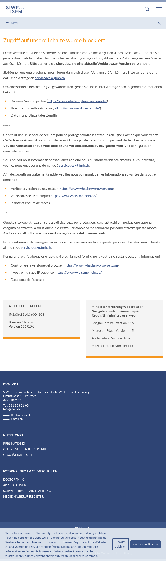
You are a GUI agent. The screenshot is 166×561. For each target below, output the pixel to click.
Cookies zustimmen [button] (145, 544)
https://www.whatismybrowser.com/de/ (77, 101)
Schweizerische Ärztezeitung (27, 491)
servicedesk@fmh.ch (50, 78)
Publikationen (14, 443)
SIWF (15, 22)
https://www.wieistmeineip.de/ (77, 108)
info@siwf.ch (11, 409)
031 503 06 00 (19, 405)
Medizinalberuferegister (23, 496)
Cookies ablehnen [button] (120, 544)
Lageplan (17, 419)
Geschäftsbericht (17, 455)
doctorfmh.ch (15, 479)
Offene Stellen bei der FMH (24, 449)
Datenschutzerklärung (68, 551)
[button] (99, 556)
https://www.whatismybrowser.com (86, 188)
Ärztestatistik (14, 485)
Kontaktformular (22, 415)
